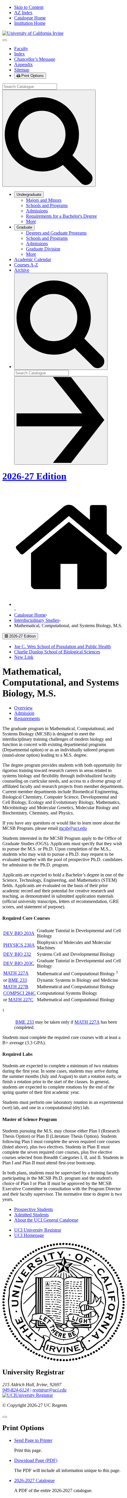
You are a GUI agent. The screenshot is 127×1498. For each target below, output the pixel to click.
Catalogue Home (30, 17)
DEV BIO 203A (19, 933)
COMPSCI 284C (19, 993)
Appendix (23, 64)
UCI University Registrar (37, 1230)
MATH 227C (20, 999)
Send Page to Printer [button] (33, 1440)
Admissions (37, 210)
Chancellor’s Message (34, 59)
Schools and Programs (47, 205)
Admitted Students (31, 1214)
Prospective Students (33, 1209)
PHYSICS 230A (19, 945)
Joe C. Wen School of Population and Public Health (62, 646)
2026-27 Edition (34, 476)
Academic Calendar (32, 259)
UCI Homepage (29, 1235)
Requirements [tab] (27, 718)
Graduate (24, 227)
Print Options (32, 75)
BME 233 (17, 980)
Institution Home (29, 23)
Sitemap (21, 69)
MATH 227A (16, 973)
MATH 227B (15, 986)
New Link (23, 657)
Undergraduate (29, 194)
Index (19, 53)
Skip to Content (28, 7)
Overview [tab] (23, 707)
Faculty (21, 48)
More (31, 221)
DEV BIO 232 (17, 954)
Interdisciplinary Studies (36, 620)
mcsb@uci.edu (73, 828)
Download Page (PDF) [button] (35, 1460)
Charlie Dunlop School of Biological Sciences (57, 651)
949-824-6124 (15, 1389)
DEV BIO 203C (18, 963)
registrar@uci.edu (49, 1389)
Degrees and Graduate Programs (56, 232)
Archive (21, 270)
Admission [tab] (24, 713)
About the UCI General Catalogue (46, 1219)
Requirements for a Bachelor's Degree (61, 216)
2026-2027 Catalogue (34, 1480)
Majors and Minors (43, 200)
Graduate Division (43, 248)
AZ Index (23, 12)
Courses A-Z (26, 264)
